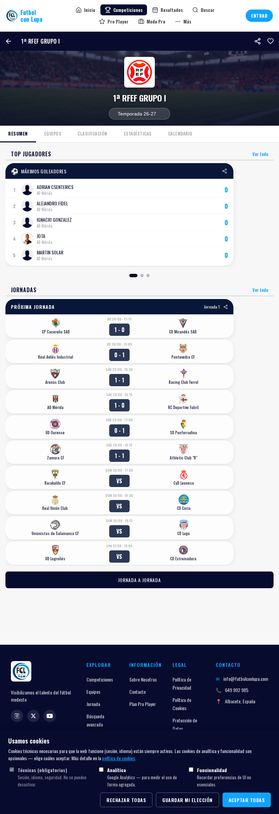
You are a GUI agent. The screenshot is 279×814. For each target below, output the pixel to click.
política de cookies (118, 758)
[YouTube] (50, 716)
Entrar (259, 15)
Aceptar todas (247, 799)
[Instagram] (17, 716)
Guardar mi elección (187, 799)
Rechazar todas (126, 799)
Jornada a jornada (139, 579)
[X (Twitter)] (33, 716)
